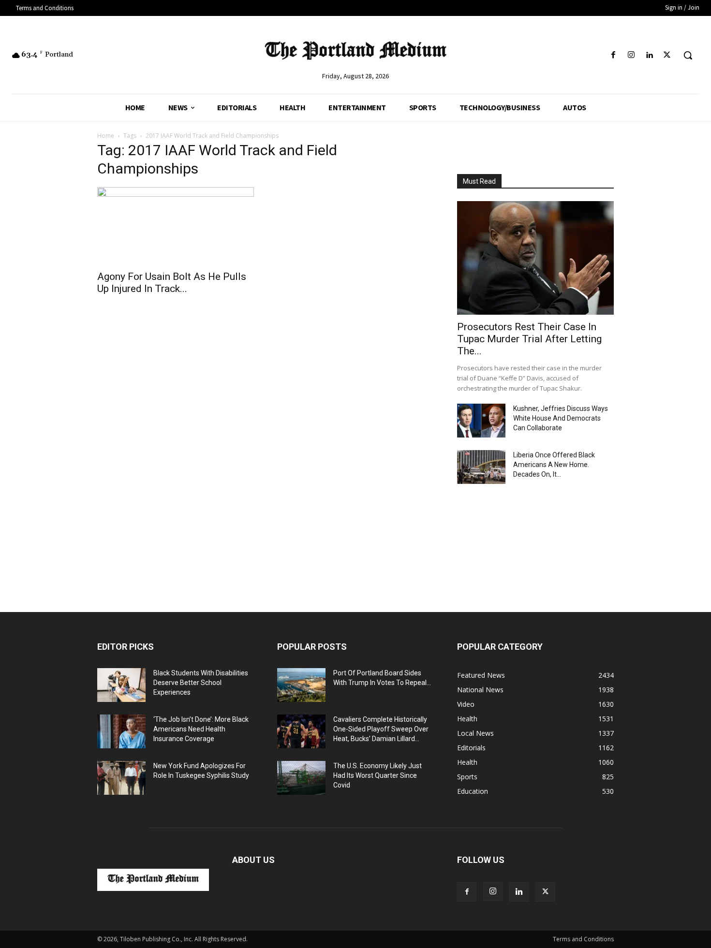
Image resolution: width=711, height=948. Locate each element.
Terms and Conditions (583, 939)
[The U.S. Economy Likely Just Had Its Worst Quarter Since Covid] (301, 778)
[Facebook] (613, 55)
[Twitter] (667, 55)
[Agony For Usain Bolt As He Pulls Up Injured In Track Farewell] (175, 225)
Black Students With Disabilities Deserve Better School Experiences (200, 682)
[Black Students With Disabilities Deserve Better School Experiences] (121, 685)
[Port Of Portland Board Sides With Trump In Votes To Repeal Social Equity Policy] (301, 685)
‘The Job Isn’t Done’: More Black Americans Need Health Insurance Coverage (201, 729)
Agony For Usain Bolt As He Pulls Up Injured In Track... (171, 282)
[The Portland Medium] (355, 52)
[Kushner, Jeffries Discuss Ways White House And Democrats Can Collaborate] (481, 421)
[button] (687, 55)
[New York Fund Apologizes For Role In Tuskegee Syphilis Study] (121, 778)
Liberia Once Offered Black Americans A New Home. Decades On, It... (554, 464)
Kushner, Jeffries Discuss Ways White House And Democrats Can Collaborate (560, 418)
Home (105, 135)
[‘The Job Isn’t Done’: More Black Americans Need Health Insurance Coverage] (121, 731)
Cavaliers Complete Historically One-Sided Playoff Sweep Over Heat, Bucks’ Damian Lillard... (381, 729)
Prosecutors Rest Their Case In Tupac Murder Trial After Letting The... (529, 339)
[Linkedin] (649, 55)
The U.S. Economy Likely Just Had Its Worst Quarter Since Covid (377, 775)
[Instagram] (630, 55)
